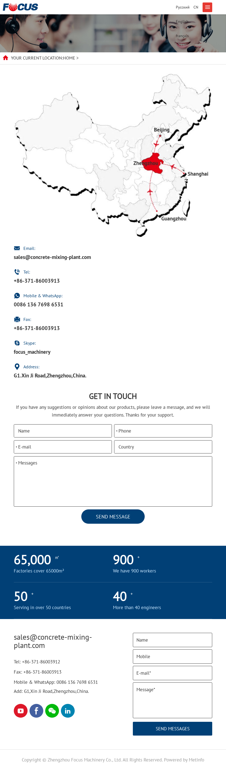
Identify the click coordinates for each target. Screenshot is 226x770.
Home (69, 58)
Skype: (30, 343)
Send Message (113, 517)
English (182, 21)
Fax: (27, 319)
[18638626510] (52, 711)
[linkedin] (68, 711)
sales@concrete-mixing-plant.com (52, 257)
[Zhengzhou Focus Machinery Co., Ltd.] (20, 7)
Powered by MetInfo (184, 760)
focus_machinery (32, 351)
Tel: (26, 272)
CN (195, 7)
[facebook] (36, 711)
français (182, 35)
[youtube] (21, 711)
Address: (31, 366)
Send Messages (173, 729)
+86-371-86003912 (41, 662)
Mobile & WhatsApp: (43, 295)
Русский (183, 7)
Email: (29, 248)
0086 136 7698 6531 (38, 304)
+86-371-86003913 (37, 280)
